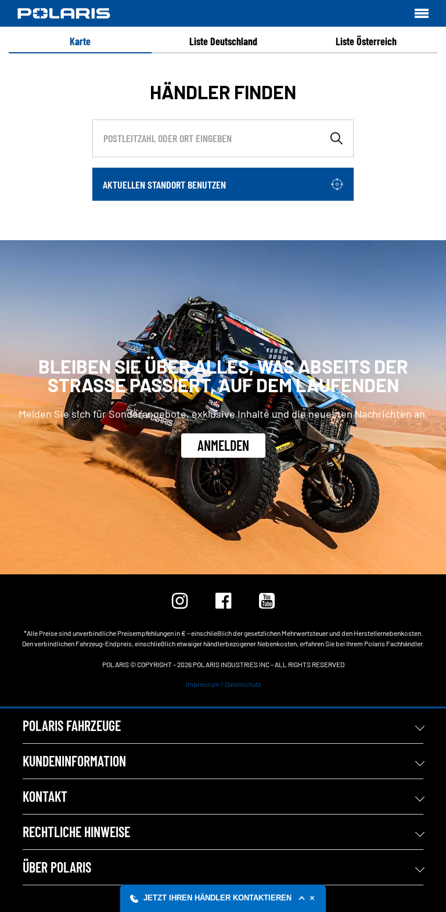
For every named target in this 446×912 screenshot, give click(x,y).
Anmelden (223, 445)
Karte (80, 41)
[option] (80, 41)
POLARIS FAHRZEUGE (72, 725)
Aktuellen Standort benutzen (164, 184)
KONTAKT (45, 796)
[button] (223, 898)
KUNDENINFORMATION (74, 760)
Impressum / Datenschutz (223, 684)
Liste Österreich (366, 41)
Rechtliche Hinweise (76, 831)
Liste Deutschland (223, 41)
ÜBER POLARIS (57, 867)
